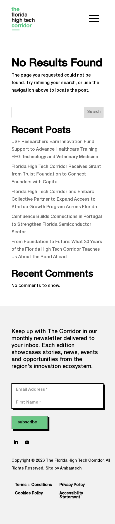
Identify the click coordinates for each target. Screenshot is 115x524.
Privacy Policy (72, 485)
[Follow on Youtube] (27, 442)
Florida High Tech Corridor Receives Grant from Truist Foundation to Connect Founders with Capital (56, 174)
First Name (28, 402)
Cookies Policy (29, 493)
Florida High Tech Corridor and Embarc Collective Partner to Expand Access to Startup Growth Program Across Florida (54, 200)
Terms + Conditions (33, 485)
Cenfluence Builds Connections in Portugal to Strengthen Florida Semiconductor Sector (56, 224)
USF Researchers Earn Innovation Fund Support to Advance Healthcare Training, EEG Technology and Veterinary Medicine (55, 150)
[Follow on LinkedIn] (15, 442)
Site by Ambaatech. (64, 469)
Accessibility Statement (71, 495)
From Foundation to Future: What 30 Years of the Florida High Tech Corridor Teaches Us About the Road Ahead (56, 250)
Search (93, 112)
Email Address (31, 389)
